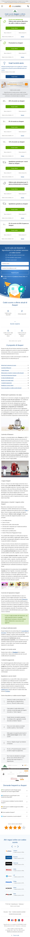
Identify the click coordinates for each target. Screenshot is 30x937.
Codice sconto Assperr (15, 906)
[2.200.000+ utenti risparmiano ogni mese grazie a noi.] (15, 84)
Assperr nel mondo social (7, 380)
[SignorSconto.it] (15, 6)
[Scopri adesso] (26, 84)
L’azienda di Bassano (6, 368)
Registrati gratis (15, 272)
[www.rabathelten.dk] (22, 920)
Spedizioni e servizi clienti (7, 385)
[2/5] (10, 827)
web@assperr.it (5, 689)
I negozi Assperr (5, 370)
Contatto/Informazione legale (15, 913)
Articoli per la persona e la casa (8, 365)
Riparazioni (25, 599)
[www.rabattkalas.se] (19, 920)
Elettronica (21, 903)
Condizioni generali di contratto (18, 911)
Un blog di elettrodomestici (7, 378)
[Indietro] (12, 846)
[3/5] (15, 827)
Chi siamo (6, 911)
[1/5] (6, 827)
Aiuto (10, 911)
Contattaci (7, 691)
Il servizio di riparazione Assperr (8, 375)
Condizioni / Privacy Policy (19, 276)
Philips (26, 510)
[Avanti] (18, 846)
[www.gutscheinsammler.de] (9, 920)
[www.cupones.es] (15, 920)
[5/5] (24, 827)
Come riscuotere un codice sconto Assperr (11, 388)
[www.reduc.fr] (12, 920)
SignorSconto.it (14, 903)
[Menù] (2, 6)
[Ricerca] (28, 6)
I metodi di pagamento (6, 383)
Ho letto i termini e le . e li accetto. (15, 277)
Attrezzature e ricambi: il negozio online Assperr (12, 373)
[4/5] (19, 827)
